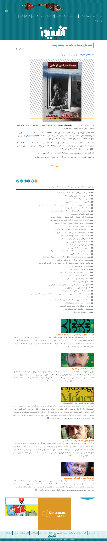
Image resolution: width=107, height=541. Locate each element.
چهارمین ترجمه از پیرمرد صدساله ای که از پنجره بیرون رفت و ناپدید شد (65, 263)
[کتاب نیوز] (52, 536)
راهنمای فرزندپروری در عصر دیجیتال (78, 287)
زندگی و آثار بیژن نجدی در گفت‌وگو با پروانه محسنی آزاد (70, 220)
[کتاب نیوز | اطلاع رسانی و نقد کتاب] (53, 32)
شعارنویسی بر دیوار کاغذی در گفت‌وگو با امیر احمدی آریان (70, 284)
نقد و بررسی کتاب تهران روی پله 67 (78, 195)
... (70, 346)
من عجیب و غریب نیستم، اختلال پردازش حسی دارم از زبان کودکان (66, 257)
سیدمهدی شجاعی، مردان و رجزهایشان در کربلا (74, 260)
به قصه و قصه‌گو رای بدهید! (81, 214)
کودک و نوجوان (75, 187)
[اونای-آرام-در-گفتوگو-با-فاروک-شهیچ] (77, 360)
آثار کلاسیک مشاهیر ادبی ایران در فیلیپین (75, 272)
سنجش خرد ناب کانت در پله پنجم (78, 247)
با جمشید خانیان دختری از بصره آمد (77, 208)
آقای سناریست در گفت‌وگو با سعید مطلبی (78, 478)
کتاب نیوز (46, 539)
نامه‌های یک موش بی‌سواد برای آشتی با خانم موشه (72, 300)
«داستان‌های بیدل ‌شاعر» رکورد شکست (76, 238)
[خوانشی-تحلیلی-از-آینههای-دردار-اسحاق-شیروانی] (77, 326)
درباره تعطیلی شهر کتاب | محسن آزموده (76, 290)
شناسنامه (8, 533)
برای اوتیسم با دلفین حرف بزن (79, 226)
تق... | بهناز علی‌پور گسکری (81, 312)
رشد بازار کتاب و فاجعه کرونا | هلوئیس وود (75, 235)
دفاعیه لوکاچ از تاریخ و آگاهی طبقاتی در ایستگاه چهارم (71, 217)
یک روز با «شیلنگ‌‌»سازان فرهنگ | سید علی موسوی (72, 223)
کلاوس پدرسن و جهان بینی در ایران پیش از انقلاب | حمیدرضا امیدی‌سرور (64, 204)
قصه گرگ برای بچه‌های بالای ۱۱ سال (78, 275)
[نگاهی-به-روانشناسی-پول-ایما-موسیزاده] (77, 394)
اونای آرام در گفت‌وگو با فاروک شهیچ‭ (80, 368)
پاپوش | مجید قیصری (83, 296)
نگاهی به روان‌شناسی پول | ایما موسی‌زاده (78, 403)
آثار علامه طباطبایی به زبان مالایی (78, 241)
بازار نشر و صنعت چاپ (87, 187)
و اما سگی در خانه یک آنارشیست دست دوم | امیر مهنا (71, 250)
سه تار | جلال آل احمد (82, 198)
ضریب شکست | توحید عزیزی (80, 269)
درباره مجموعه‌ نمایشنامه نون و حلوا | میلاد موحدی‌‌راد (71, 211)
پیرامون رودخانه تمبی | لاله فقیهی (78, 201)
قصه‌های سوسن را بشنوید (81, 281)
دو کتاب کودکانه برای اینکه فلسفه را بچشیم (75, 306)
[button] (18, 180)
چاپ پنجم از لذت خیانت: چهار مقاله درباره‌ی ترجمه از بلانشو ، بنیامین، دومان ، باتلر (61, 293)
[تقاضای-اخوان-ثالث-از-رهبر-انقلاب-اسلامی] (77, 432)
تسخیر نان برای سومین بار (81, 266)
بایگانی (22, 533)
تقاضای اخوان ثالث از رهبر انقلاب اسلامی (78, 440)
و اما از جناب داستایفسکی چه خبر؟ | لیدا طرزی (74, 232)
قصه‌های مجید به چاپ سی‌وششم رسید (72, 45)
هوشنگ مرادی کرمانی (55, 187)
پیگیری (15, 533)
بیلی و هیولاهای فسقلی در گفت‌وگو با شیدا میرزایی (72, 229)
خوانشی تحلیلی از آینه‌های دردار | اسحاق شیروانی (75, 334)
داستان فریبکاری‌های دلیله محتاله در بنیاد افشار (74, 192)
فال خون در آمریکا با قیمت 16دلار (78, 244)
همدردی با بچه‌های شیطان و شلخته (78, 254)
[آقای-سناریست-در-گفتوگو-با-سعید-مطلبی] (77, 469)
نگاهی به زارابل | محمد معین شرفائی (78, 303)
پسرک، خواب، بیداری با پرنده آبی (79, 278)
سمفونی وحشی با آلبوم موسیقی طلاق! (77, 309)
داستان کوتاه (66, 187)
